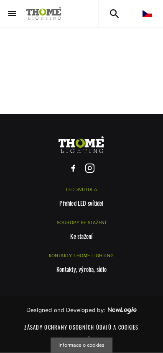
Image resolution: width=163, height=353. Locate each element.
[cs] (147, 13)
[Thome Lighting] (43, 13)
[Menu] (12, 13)
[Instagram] (89, 168)
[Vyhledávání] (115, 13)
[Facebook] (73, 168)
